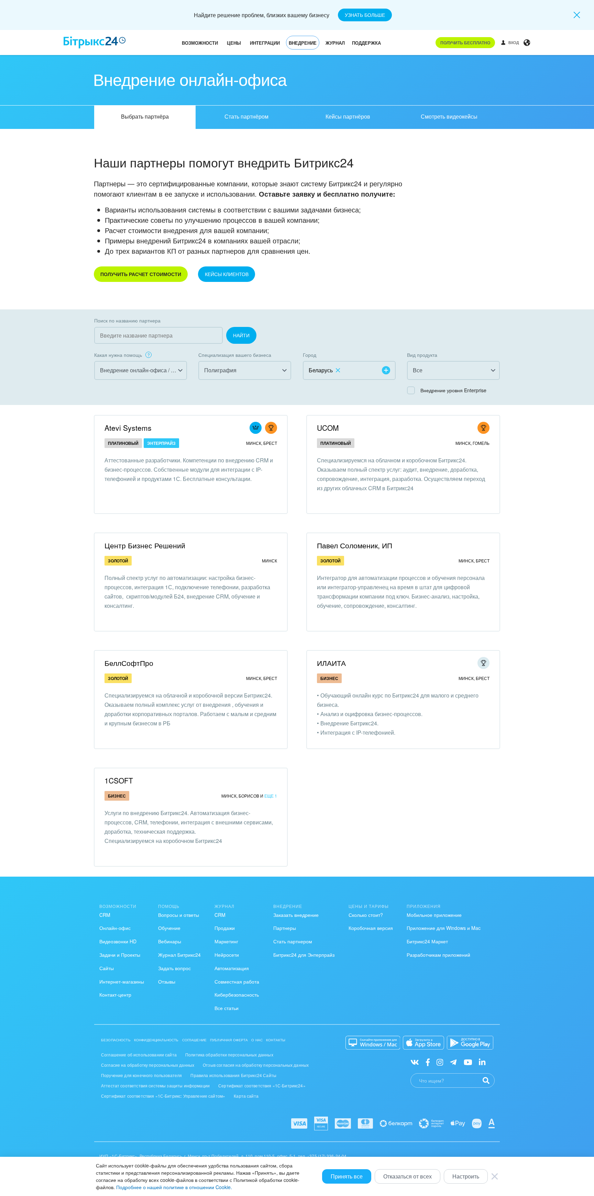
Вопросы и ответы (178, 914)
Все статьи (226, 1008)
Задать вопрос (174, 968)
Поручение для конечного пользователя (141, 1075)
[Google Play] (470, 1043)
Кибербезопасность (236, 994)
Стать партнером (292, 941)
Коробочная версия (371, 927)
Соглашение (194, 1040)
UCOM (328, 428)
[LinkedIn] (482, 1061)
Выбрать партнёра (145, 116)
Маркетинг (226, 941)
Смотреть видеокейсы (449, 116)
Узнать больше (365, 14)
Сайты (106, 968)
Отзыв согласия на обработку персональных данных (256, 1065)
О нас (257, 1040)
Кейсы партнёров (348, 116)
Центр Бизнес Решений (144, 545)
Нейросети (226, 954)
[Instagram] (440, 1061)
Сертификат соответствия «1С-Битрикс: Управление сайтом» (163, 1096)
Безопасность (116, 1040)
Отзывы (166, 981)
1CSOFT (118, 780)
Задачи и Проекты (119, 954)
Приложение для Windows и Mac (444, 927)
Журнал (335, 43)
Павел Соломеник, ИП (354, 545)
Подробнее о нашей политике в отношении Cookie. (174, 1187)
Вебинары (169, 941)
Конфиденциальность (156, 1040)
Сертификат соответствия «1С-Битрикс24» (262, 1085)
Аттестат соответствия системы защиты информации (155, 1085)
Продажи (224, 927)
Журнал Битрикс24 (179, 954)
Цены (234, 43)
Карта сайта (246, 1096)
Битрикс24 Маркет (427, 941)
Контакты (275, 1040)
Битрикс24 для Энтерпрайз (303, 954)
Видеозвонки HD (117, 941)
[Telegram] (453, 1061)
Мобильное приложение (434, 914)
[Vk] (414, 1061)
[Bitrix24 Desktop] (372, 1043)
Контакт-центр (115, 994)
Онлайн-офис (115, 927)
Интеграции (265, 43)
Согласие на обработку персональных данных (147, 1065)
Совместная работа (236, 981)
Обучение (169, 927)
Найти (241, 335)
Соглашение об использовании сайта (139, 1054)
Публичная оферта (229, 1040)
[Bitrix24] (95, 42)
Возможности (200, 43)
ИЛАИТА (331, 663)
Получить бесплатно (465, 43)
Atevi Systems (128, 428)
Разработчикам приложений (438, 954)
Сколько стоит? (366, 914)
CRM (104, 914)
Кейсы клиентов (227, 274)
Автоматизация (231, 968)
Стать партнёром (246, 116)
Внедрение (303, 43)
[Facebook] (428, 1061)
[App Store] (423, 1043)
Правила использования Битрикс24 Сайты (233, 1075)
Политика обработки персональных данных (229, 1054)
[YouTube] (468, 1061)
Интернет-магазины (121, 981)
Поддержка (366, 43)
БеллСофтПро (128, 663)
